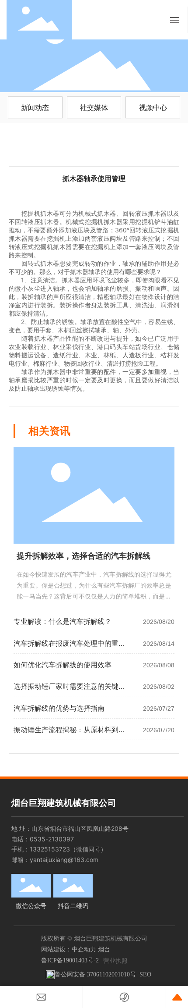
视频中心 (153, 107)
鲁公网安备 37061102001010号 (95, 974)
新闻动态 (35, 107)
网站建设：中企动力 (68, 949)
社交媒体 (94, 107)
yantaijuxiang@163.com (64, 859)
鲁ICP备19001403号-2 (70, 960)
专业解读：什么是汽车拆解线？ (62, 621)
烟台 (104, 949)
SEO (145, 974)
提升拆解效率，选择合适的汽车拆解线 (83, 556)
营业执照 (115, 960)
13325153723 (50, 849)
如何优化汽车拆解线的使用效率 (62, 664)
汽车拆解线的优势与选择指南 (59, 708)
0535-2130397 (52, 839)
